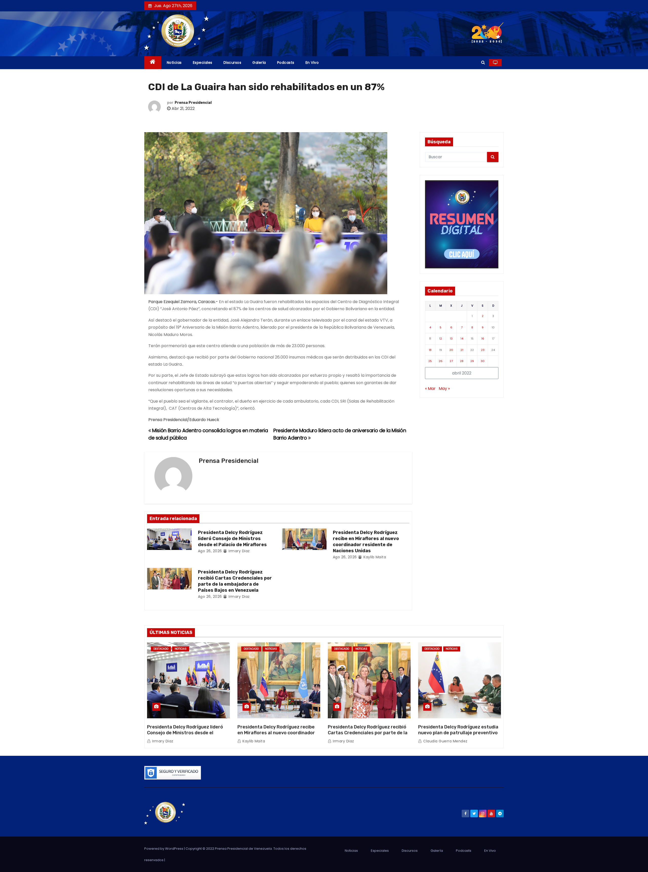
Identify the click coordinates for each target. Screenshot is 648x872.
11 (430, 338)
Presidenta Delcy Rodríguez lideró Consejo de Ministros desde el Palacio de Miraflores (232, 538)
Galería (259, 62)
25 (430, 361)
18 (430, 350)
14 (461, 338)
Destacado (160, 649)
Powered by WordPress (164, 848)
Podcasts (285, 62)
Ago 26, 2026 (210, 550)
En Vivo (312, 62)
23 (482, 350)
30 (482, 361)
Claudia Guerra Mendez (445, 741)
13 (451, 338)
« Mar (430, 388)
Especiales (202, 62)
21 (461, 350)
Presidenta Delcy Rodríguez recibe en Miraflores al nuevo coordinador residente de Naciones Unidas (366, 541)
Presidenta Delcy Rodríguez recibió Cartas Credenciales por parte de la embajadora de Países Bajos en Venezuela (235, 581)
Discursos (232, 62)
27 (451, 361)
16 (482, 338)
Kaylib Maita (374, 557)
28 (461, 361)
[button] (483, 62)
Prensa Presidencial (193, 103)
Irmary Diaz (239, 550)
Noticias (174, 62)
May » (444, 388)
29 (472, 361)
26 (440, 361)
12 (440, 338)
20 (451, 350)
